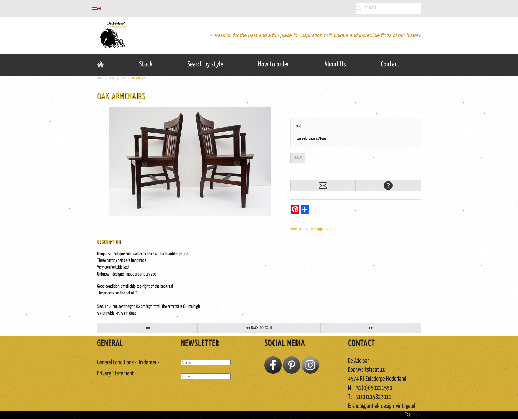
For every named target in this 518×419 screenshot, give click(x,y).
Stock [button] (146, 64)
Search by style (205, 64)
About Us (335, 64)
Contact (390, 64)
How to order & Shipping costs (312, 229)
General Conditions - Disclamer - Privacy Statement (128, 368)
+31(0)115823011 (372, 397)
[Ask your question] (388, 185)
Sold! (298, 158)
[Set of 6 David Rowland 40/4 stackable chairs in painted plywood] (147, 328)
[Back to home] (112, 35)
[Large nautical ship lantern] (370, 328)
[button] (417, 414)
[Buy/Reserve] (323, 185)
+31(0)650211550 (372, 388)
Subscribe (192, 392)
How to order (273, 64)
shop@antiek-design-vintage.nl (383, 406)
